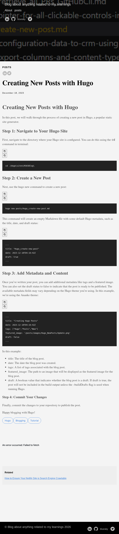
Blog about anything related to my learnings (38, 4)
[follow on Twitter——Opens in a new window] (31, 18)
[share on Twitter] (9, 73)
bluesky (21, 19)
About (8, 10)
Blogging (20, 420)
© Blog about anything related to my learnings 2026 (38, 526)
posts (18, 10)
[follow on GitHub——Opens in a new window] (14, 18)
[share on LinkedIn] (4, 73)
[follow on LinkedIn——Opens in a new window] (7, 18)
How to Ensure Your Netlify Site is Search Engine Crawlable (35, 478)
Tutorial (34, 420)
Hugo (8, 420)
